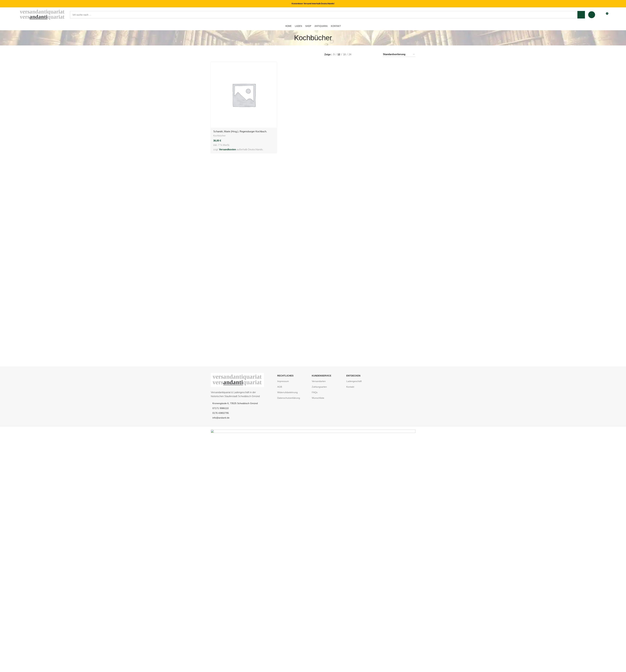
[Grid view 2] (364, 54)
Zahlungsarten (319, 386)
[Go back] (290, 38)
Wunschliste (318, 398)
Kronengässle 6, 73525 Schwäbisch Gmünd (235, 403)
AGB (279, 386)
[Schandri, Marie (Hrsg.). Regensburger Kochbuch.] (244, 95)
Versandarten (319, 381)
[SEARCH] (581, 14)
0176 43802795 (220, 413)
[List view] (359, 54)
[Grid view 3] (370, 54)
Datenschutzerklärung (288, 398)
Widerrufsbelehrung (287, 392)
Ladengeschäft (354, 381)
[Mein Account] (592, 14)
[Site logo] (42, 14)
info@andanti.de (220, 417)
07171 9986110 (220, 408)
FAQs (315, 392)
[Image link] (237, 379)
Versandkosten (227, 149)
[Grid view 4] (376, 54)
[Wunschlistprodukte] (600, 14)
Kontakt (350, 386)
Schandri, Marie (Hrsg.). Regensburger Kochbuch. (240, 131)
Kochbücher (219, 135)
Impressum (283, 381)
